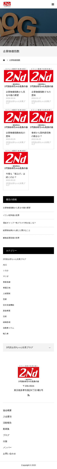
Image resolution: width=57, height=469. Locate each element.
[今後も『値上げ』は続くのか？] (16, 159)
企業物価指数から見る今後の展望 (15, 93)
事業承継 (6, 282)
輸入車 (6, 334)
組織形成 (6, 322)
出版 (5, 441)
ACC (5, 265)
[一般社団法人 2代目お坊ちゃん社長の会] (7, 4)
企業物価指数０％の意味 (41, 93)
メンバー (7, 447)
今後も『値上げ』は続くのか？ (15, 175)
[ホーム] (4, 60)
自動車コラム (8, 328)
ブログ (6, 435)
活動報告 (7, 423)
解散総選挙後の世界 (11, 238)
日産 (5, 316)
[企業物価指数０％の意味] (41, 77)
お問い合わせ (9, 453)
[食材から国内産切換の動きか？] (41, 118)
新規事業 (6, 311)
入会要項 (7, 416)
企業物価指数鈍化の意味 (15, 134)
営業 (5, 299)
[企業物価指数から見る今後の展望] (16, 77)
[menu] (52, 4)
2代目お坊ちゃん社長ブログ (15, 102)
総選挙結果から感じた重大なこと (16, 230)
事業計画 (6, 288)
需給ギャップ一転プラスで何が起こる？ (19, 223)
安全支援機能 (8, 305)
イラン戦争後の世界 (11, 215)
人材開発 (6, 293)
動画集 (6, 429)
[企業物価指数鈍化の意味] (16, 118)
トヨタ (6, 271)
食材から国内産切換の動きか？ (41, 134)
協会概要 (7, 410)
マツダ (6, 276)
